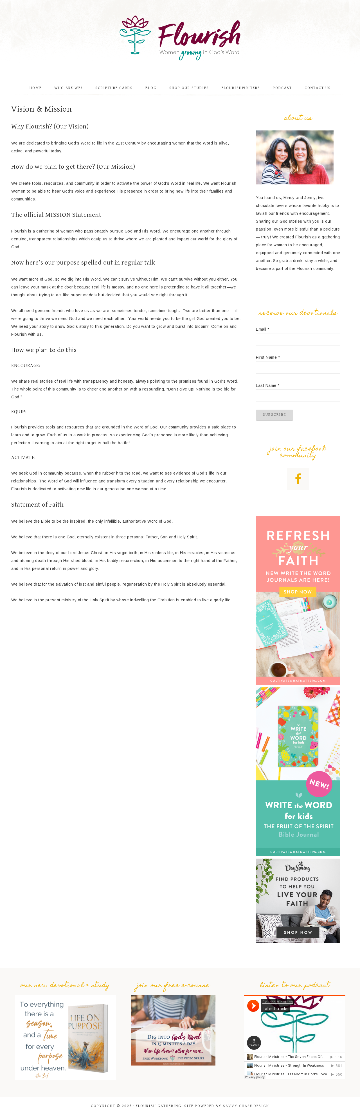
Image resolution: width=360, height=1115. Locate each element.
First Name (268, 357)
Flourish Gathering (180, 38)
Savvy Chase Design (246, 1106)
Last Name (268, 385)
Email (262, 329)
